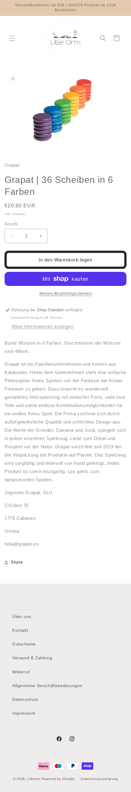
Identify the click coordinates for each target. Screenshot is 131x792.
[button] (12, 38)
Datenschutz (25, 699)
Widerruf (21, 671)
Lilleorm (33, 779)
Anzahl (11, 224)
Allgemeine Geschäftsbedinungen (47, 685)
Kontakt (20, 630)
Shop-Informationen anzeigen (42, 326)
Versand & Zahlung (32, 657)
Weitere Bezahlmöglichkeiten (65, 293)
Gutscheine (24, 644)
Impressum (23, 713)
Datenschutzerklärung (99, 779)
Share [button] (17, 562)
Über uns (21, 616)
